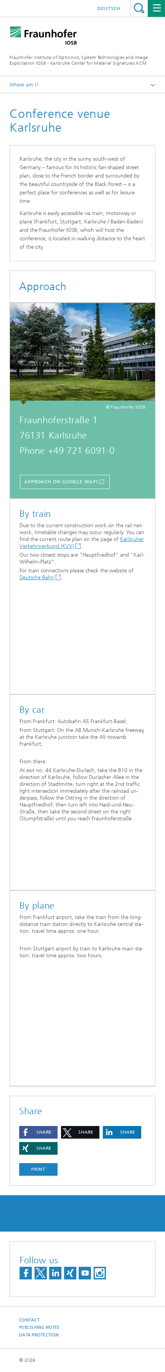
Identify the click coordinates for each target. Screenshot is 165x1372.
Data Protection (39, 1335)
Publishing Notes (39, 1327)
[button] (38, 1132)
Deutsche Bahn (37, 577)
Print (38, 1169)
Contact (29, 1320)
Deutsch (108, 8)
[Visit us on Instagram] (100, 1273)
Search (139, 8)
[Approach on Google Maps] (82, 353)
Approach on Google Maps (61, 481)
